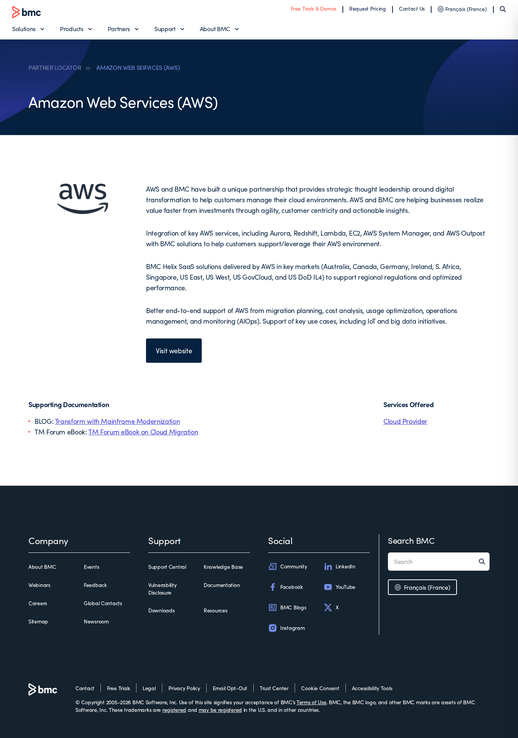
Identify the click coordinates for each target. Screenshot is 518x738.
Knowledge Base (223, 566)
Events (91, 566)
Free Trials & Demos (313, 8)
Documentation (222, 585)
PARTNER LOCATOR (54, 67)
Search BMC (411, 540)
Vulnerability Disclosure (162, 588)
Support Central (167, 566)
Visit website (174, 350)
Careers (37, 603)
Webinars (39, 585)
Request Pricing (367, 8)
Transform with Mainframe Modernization (117, 421)
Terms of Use (311, 702)
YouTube (345, 586)
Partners (119, 29)
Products (71, 29)
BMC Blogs (293, 607)
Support (165, 29)
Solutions (24, 29)
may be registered (220, 709)
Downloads (161, 610)
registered (174, 709)
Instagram (292, 627)
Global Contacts (103, 603)
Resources (215, 610)
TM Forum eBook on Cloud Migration (143, 431)
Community (293, 566)
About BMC (215, 29)
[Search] (503, 9)
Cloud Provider (405, 421)
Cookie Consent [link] (320, 688)
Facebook (291, 586)
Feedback (95, 585)
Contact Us (412, 8)
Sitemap (38, 621)
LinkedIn (345, 566)
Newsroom (96, 621)
